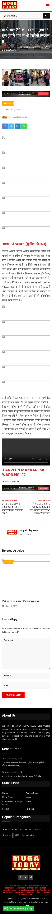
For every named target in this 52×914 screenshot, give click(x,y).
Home (7, 47)
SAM (17, 835)
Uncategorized (28, 835)
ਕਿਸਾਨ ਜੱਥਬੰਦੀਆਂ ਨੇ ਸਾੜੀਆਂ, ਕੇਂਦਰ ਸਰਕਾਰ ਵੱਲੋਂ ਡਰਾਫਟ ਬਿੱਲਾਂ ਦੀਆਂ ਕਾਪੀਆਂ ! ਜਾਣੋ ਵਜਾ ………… (40, 510)
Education (16, 830)
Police (28, 801)
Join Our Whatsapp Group (20, 908)
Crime (6, 830)
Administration (32, 793)
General (14, 47)
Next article (43, 500)
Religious (30, 809)
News (28, 797)
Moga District (8, 797)
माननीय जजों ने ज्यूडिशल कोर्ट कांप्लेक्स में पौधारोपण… (25, 601)
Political (5, 809)
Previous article (10, 500)
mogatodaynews (29, 530)
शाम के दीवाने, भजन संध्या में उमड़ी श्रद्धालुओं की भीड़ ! (22, 776)
